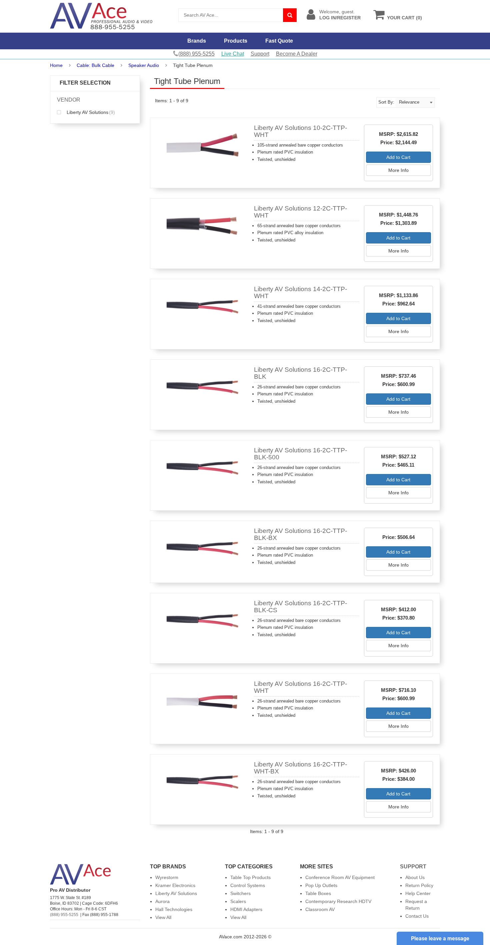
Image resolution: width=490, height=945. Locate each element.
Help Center (418, 893)
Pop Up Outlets (321, 885)
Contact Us (417, 916)
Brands (196, 41)
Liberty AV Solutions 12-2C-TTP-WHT (300, 212)
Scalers (238, 901)
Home (56, 65)
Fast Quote (279, 41)
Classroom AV (320, 909)
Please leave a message (440, 938)
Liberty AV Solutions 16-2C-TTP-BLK (300, 373)
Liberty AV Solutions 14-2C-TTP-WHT (300, 292)
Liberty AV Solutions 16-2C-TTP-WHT (300, 687)
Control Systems (247, 885)
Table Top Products (250, 877)
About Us (415, 877)
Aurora (162, 901)
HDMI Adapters (246, 909)
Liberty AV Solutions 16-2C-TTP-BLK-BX (300, 534)
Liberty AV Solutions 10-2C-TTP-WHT (300, 131)
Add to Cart (398, 157)
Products (235, 41)
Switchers (240, 893)
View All (163, 917)
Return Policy (419, 885)
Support (260, 54)
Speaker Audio (144, 65)
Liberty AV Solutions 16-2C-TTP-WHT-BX (300, 768)
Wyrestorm (166, 877)
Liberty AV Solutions (90, 112)
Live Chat (232, 54)
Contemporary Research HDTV (338, 901)
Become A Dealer (296, 54)
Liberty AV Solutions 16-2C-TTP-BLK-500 (300, 454)
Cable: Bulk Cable (95, 65)
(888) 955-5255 (64, 914)
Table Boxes (318, 893)
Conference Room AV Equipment (340, 877)
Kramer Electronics (175, 885)
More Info (398, 170)
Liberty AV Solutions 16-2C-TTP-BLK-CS (300, 607)
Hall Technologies (173, 909)
